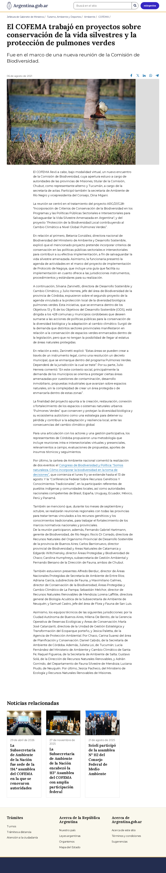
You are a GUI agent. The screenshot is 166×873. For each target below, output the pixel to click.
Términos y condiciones (126, 835)
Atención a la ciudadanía (22, 837)
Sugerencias (119, 841)
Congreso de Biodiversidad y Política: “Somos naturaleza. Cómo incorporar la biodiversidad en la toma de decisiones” (78, 469)
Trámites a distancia (19, 832)
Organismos (66, 841)
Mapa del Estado (69, 847)
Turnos (11, 826)
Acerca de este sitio (124, 830)
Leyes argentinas (69, 835)
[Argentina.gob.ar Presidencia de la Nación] (27, 6)
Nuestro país (67, 830)
